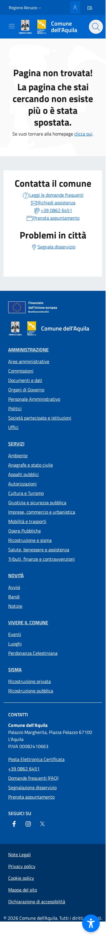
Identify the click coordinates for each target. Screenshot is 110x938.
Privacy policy (21, 866)
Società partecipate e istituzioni (39, 417)
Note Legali (19, 854)
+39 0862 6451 (24, 768)
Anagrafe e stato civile (30, 464)
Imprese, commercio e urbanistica (41, 511)
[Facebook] (14, 824)
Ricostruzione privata (29, 681)
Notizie (15, 606)
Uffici (13, 427)
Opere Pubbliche (24, 530)
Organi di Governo (26, 389)
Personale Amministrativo (34, 399)
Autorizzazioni (22, 483)
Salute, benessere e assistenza (38, 549)
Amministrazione (28, 349)
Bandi (14, 596)
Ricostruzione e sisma (30, 540)
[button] (26, 7)
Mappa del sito (22, 889)
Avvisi (14, 587)
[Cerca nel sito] (96, 27)
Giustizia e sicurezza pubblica (37, 502)
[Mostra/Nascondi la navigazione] (11, 26)
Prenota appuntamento (31, 796)
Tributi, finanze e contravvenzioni (41, 559)
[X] (42, 824)
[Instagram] (28, 824)
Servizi (16, 443)
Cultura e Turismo (26, 493)
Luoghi (15, 643)
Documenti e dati (25, 380)
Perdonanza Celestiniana (32, 653)
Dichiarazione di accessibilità (36, 901)
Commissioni (20, 370)
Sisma (15, 669)
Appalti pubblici (23, 474)
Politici (15, 408)
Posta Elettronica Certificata (36, 759)
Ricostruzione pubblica (30, 690)
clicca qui (83, 133)
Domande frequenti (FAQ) (33, 778)
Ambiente (18, 455)
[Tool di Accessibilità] (91, 923)
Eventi (14, 634)
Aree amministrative (28, 361)
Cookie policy (21, 878)
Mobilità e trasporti (27, 521)
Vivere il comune (28, 622)
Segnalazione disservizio (32, 787)
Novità (16, 575)
